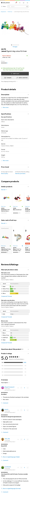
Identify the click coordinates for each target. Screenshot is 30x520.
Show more (6, 107)
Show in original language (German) (12, 488)
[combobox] (5, 382)
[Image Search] (27, 6)
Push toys (10, 11)
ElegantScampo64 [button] (9, 387)
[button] (15, 69)
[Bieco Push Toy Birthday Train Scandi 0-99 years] (18, 240)
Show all (3, 189)
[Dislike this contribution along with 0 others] (28, 388)
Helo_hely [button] (7, 438)
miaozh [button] (6, 409)
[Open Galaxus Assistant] (23, 3)
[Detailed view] (15, 288)
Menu (4, 6)
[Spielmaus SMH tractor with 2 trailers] (6, 203)
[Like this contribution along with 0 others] (21, 388)
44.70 (3, 49)
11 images (15, 46)
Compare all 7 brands (6, 296)
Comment (5, 403)
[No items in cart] (27, 3)
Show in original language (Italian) (11, 457)
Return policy (4, 173)
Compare (9, 77)
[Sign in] (19, 2)
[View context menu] (18, 388)
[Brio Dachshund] (18, 203)
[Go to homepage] (5, 2)
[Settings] (16, 3)
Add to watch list (23, 77)
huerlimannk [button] (8, 467)
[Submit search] (9, 6)
